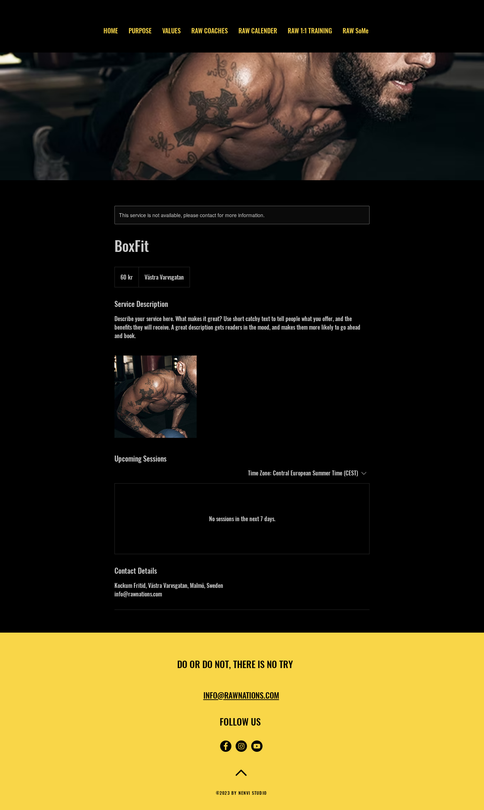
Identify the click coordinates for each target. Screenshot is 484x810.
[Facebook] (225, 746)
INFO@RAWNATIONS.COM (241, 695)
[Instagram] (241, 746)
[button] (410, 16)
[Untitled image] (155, 397)
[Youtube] (257, 746)
